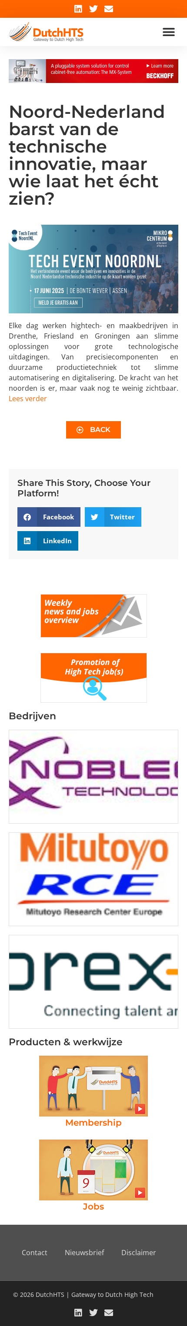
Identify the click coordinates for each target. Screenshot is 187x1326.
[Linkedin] (78, 9)
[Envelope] (108, 9)
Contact (34, 1252)
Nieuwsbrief (84, 1252)
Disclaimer (138, 1252)
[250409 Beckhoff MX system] (93, 80)
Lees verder (28, 398)
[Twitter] (93, 9)
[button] (168, 32)
